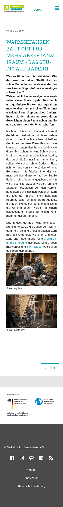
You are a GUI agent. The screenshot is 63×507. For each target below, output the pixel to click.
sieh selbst (34, 246)
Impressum (31, 478)
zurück (50, 368)
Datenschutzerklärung (31, 486)
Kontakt (31, 469)
